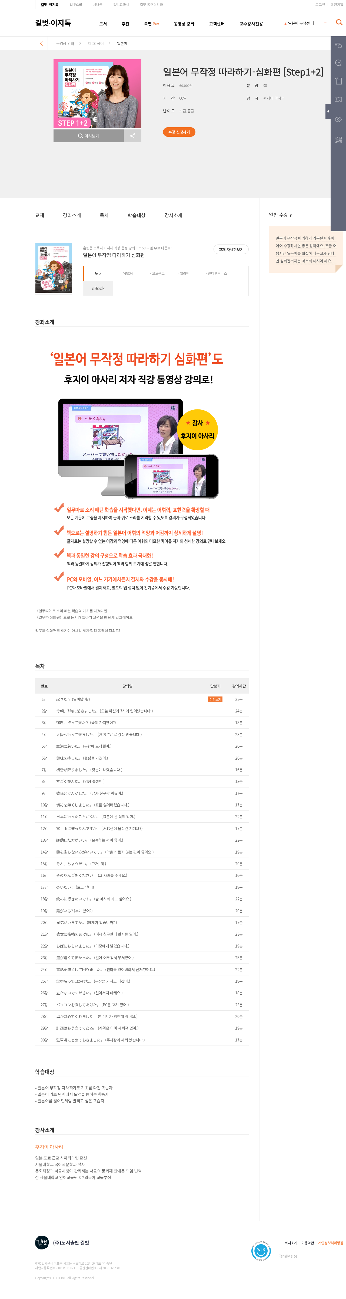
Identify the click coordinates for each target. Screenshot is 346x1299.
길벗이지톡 (53, 22)
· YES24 (127, 273)
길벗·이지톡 (49, 4)
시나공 (97, 4)
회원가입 (337, 4)
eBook (98, 288)
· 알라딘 (183, 273)
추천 (125, 23)
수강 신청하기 (179, 132)
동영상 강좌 (184, 23)
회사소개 (291, 1242)
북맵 (148, 23)
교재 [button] (39, 215)
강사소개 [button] (173, 215)
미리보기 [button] (91, 136)
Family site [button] (287, 1256)
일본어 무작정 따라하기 (301, 22)
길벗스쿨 (75, 4)
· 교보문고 (157, 273)
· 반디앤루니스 (216, 273)
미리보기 (215, 699)
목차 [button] (104, 215)
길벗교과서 (121, 4)
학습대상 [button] (136, 215)
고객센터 (217, 23)
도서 (103, 23)
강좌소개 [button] (72, 215)
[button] (132, 135)
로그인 (320, 4)
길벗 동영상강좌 (151, 4)
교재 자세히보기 (231, 249)
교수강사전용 (251, 23)
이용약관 (307, 1242)
